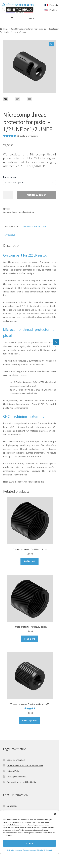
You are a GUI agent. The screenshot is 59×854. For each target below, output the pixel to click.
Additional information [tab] (34, 226)
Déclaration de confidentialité (34, 850)
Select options (29, 720)
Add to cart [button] (29, 561)
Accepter (29, 843)
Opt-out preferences (14, 850)
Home (5, 29)
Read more (29, 638)
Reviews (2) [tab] (9, 234)
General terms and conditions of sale (25, 765)
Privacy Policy (13, 770)
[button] (54, 814)
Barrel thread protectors (21, 29)
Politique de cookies (16, 776)
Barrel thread (9, 177)
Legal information (16, 759)
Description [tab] (9, 226)
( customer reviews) (27, 135)
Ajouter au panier (36, 194)
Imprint (49, 850)
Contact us (12, 805)
